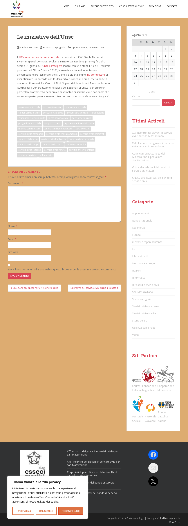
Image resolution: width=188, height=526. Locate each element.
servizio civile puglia (28, 144)
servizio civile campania (30, 133)
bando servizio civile (75, 107)
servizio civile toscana (29, 149)
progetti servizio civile (29, 123)
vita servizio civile (27, 155)
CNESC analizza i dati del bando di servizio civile (152, 179)
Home (66, 6)
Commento (16, 183)
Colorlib (161, 518)
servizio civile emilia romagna (61, 133)
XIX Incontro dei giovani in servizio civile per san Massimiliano (152, 134)
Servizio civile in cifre (144, 313)
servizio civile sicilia (76, 144)
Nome (12, 226)
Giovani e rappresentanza (147, 242)
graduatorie (98, 112)
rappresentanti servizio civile (79, 123)
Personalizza (23, 510)
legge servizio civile (58, 118)
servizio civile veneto (55, 149)
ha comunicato (96, 74)
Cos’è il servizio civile (131, 6)
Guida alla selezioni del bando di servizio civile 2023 (151, 169)
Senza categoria (141, 299)
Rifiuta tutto (46, 510)
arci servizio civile (52, 107)
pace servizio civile (81, 118)
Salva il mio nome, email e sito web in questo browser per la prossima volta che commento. (62, 269)
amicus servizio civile (29, 107)
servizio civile (82, 128)
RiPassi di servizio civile (146, 285)
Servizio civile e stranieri (146, 306)
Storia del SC (139, 320)
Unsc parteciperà (52, 66)
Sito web (13, 252)
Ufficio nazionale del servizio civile (39, 57)
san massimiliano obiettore (58, 128)
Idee (134, 249)
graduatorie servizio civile (31, 118)
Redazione (155, 6)
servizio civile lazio (28, 139)
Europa (136, 235)
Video (135, 335)
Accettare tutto (71, 510)
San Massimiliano (142, 292)
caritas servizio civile (29, 112)
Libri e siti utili (96, 47)
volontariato (46, 155)
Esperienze (138, 227)
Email (12, 239)
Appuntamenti (80, 47)
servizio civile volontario (81, 149)
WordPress (174, 522)
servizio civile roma (52, 144)
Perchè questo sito (102, 6)
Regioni (136, 270)
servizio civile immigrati (92, 133)
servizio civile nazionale (82, 139)
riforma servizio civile (29, 128)
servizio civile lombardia (53, 139)
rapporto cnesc (52, 123)
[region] (47, 497)
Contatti (172, 6)
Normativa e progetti (144, 263)
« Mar (152, 92)
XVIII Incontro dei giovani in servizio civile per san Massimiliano (153, 144)
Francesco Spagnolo (54, 47)
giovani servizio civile (77, 112)
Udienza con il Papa (144, 327)
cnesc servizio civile (53, 112)
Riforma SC (139, 277)
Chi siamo (80, 6)
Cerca (136, 96)
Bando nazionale (142, 220)
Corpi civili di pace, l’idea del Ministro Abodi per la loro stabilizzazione (148, 157)
